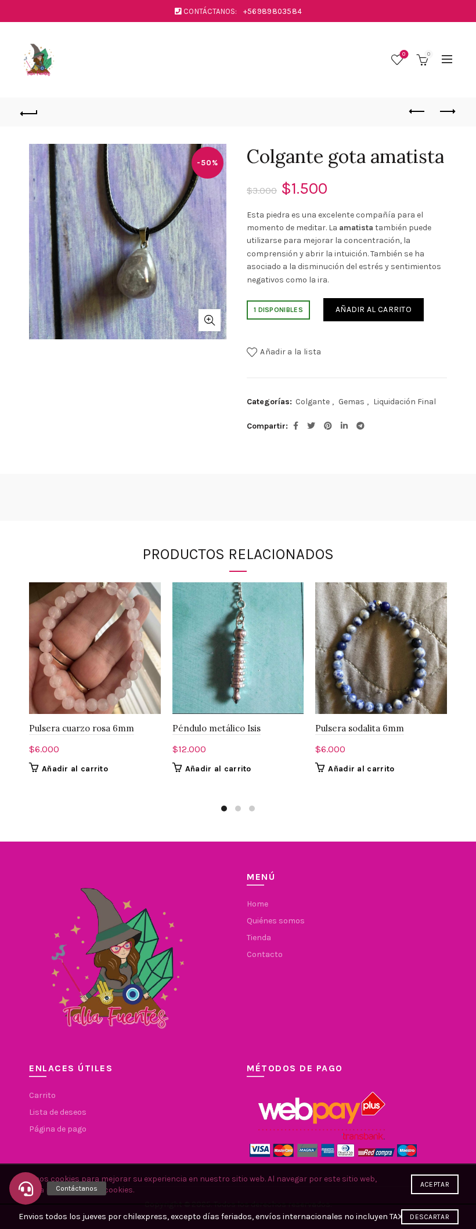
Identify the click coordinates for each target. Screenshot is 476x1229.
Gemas (351, 402)
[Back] (29, 112)
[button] (25, 1188)
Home (257, 904)
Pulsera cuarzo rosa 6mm (81, 728)
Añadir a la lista (290, 352)
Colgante (312, 402)
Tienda (259, 937)
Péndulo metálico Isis (216, 728)
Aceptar (434, 1184)
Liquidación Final (404, 402)
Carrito (42, 1095)
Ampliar (210, 320)
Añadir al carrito (374, 309)
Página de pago (57, 1129)
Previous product (417, 112)
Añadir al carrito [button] (75, 769)
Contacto (265, 954)
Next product (446, 112)
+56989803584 (272, 11)
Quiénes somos (276, 921)
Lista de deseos (403, 54)
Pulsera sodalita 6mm (359, 728)
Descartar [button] (429, 1217)
